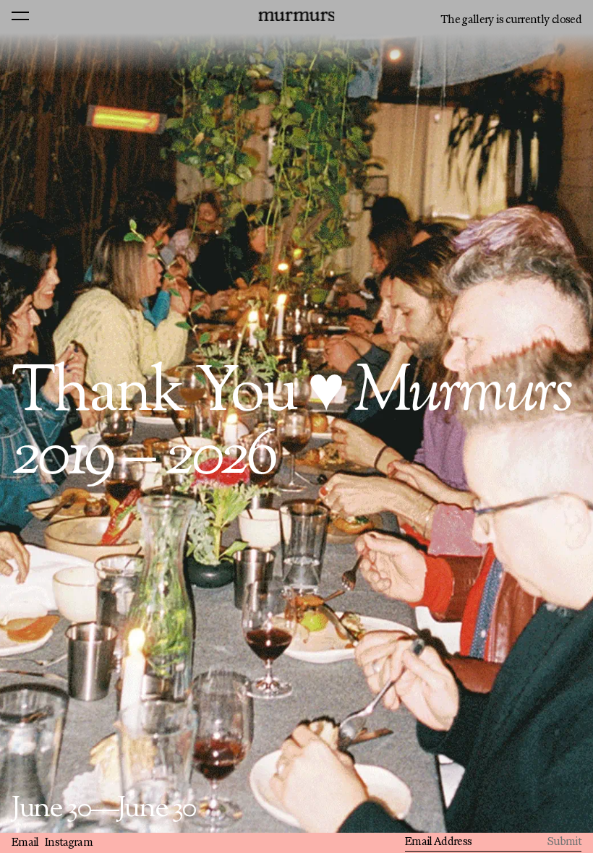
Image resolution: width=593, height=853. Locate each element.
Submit (564, 842)
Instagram (69, 843)
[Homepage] (297, 16)
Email (25, 843)
